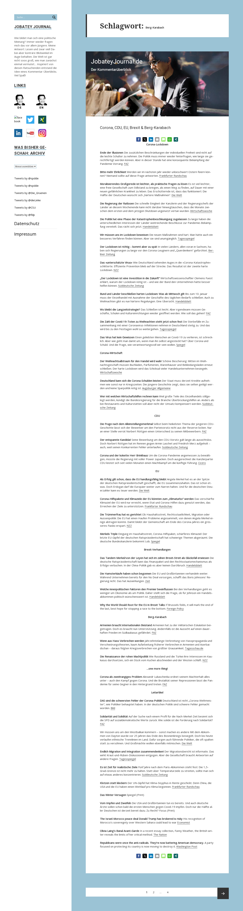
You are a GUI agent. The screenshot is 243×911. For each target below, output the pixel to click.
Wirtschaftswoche (201, 211)
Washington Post (186, 846)
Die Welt (176, 195)
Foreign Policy (175, 608)
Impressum (25, 234)
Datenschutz (26, 223)
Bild (113, 708)
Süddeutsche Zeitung (131, 285)
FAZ (126, 163)
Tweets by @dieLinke (27, 200)
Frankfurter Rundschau (173, 175)
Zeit (147, 581)
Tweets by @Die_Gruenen (30, 193)
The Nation (160, 834)
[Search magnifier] (54, 17)
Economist (183, 822)
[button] (138, 139)
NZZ (116, 270)
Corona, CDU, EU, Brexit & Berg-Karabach (135, 127)
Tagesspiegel (186, 238)
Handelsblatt (151, 226)
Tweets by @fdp (24, 215)
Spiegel (180, 344)
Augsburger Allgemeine (156, 388)
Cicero (202, 463)
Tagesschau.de (194, 648)
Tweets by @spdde (26, 178)
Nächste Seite (223, 893)
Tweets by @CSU (25, 207)
